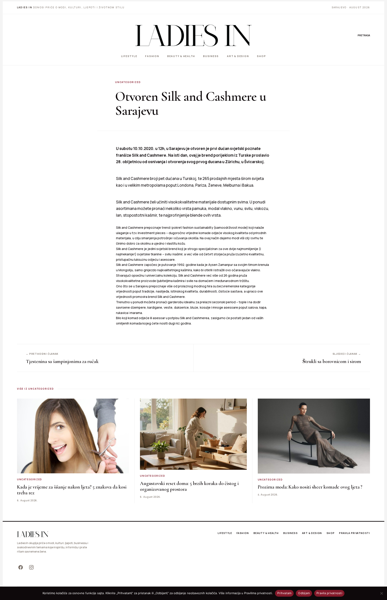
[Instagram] (31, 567)
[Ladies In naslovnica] (193, 35)
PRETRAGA (364, 35)
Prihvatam (284, 593)
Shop (261, 56)
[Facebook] (20, 567)
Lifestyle (129, 56)
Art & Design (238, 56)
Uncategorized (128, 82)
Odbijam (304, 593)
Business (211, 56)
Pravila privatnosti (354, 533)
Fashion (152, 56)
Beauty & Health (181, 56)
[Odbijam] (381, 593)
